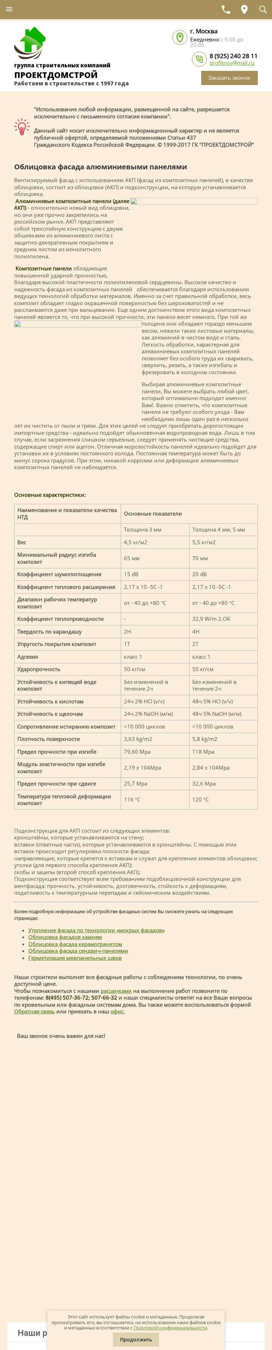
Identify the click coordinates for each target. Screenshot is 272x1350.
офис (117, 1011)
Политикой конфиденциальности (170, 1327)
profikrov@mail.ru (232, 62)
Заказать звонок (229, 77)
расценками (116, 990)
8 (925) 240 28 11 (234, 56)
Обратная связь (34, 1011)
